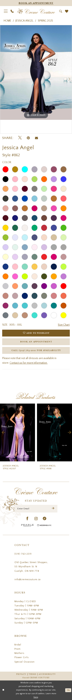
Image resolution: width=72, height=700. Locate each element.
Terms (32, 674)
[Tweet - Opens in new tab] (20, 138)
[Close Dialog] (3, 690)
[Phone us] (12, 11)
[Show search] (60, 11)
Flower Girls (21, 657)
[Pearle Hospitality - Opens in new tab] (27, 525)
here (36, 697)
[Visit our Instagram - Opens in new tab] (36, 519)
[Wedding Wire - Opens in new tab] (44, 525)
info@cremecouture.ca (27, 579)
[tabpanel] (36, 72)
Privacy (21, 674)
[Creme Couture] (36, 11)
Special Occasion (24, 662)
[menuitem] (5, 11)
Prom (17, 649)
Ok (68, 690)
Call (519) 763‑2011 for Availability (36, 350)
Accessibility (47, 674)
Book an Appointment (36, 342)
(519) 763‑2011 (23, 554)
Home (7, 20)
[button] (5, 11)
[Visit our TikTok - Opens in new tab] (45, 519)
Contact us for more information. (29, 362)
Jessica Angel (24, 20)
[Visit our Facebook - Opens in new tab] (27, 519)
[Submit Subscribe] (53, 508)
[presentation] (17, 432)
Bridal (17, 644)
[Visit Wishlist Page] (67, 11)
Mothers (19, 653)
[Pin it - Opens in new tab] (28, 138)
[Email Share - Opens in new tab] (36, 138)
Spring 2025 (45, 20)
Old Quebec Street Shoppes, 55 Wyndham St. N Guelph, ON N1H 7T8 (31, 566)
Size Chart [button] (64, 324)
